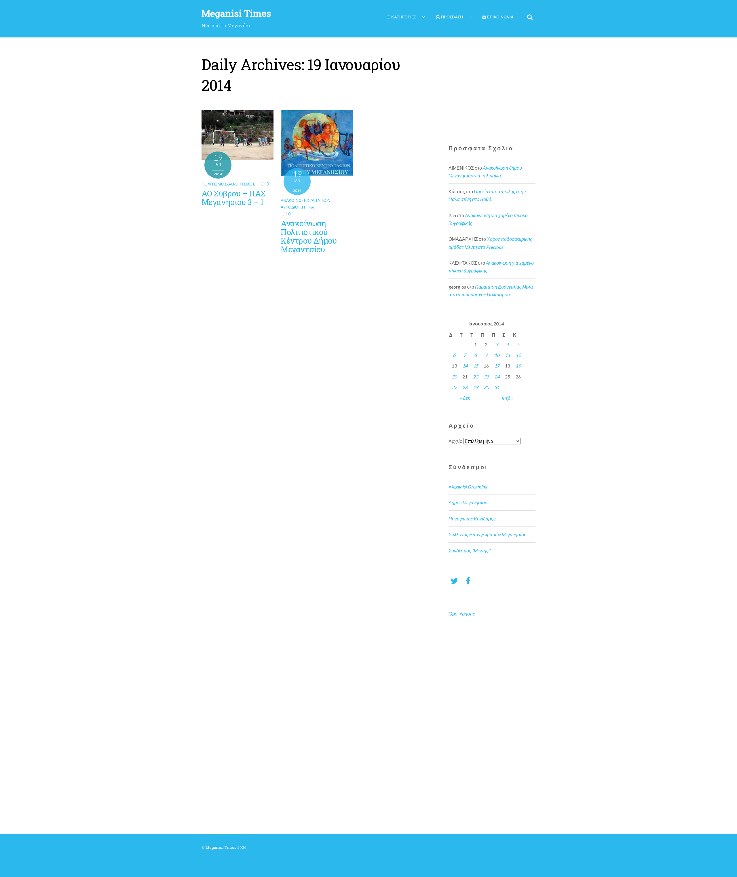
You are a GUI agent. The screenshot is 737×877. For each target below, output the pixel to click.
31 (496, 387)
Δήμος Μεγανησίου (468, 502)
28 (465, 387)
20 (454, 376)
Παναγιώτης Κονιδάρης (472, 518)
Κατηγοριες (403, 17)
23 (486, 376)
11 (507, 355)
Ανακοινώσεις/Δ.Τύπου (305, 200)
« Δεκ (465, 398)
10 (496, 355)
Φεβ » (507, 398)
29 (475, 387)
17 (496, 365)
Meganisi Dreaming (468, 486)
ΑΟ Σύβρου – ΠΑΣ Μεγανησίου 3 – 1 (233, 197)
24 (496, 376)
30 (486, 387)
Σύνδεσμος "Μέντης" (469, 550)
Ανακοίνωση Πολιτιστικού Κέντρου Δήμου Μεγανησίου (309, 236)
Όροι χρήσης (462, 613)
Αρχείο (455, 441)
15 (475, 365)
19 (518, 365)
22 (475, 376)
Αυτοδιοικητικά (297, 206)
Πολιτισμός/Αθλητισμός (228, 183)
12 (518, 355)
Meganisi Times (221, 847)
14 (465, 365)
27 (454, 387)
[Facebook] (468, 580)
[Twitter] (454, 580)
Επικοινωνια (500, 17)
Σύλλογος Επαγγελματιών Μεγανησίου (488, 534)
